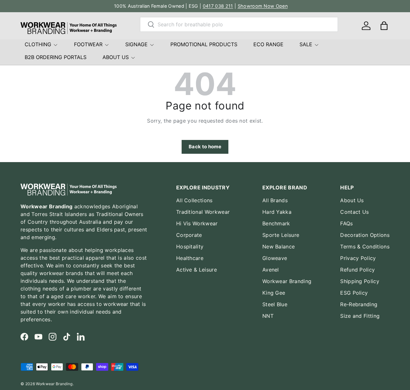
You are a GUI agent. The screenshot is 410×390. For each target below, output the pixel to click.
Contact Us (354, 212)
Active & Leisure (196, 269)
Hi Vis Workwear (197, 223)
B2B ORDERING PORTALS (55, 57)
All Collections (194, 200)
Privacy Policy (358, 258)
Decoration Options (365, 235)
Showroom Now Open (263, 6)
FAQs (346, 223)
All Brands (275, 200)
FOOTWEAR (88, 44)
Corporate (189, 235)
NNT (268, 316)
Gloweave (274, 258)
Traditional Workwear (203, 212)
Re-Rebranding (358, 304)
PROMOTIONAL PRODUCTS (203, 44)
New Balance (278, 246)
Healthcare (189, 258)
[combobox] (239, 24)
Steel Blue (274, 304)
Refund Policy (357, 269)
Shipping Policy (359, 281)
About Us (352, 200)
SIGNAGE (136, 44)
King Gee (273, 293)
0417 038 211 (218, 6)
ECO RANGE (268, 44)
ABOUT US (115, 57)
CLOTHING (38, 44)
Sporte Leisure (280, 235)
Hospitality (190, 246)
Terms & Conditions (365, 246)
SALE (305, 44)
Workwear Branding (286, 281)
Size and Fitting (360, 316)
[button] (384, 26)
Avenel (270, 269)
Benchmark (276, 223)
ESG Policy (354, 293)
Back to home (205, 147)
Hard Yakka (276, 212)
